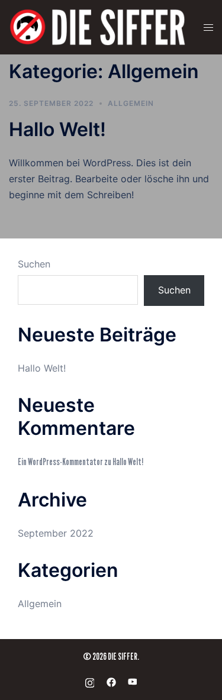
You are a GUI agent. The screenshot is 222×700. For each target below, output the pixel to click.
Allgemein (131, 103)
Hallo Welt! (57, 129)
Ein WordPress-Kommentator (60, 461)
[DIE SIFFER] (97, 27)
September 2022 (56, 533)
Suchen (34, 264)
